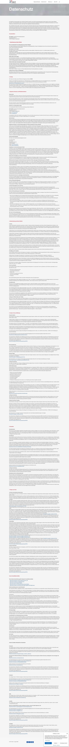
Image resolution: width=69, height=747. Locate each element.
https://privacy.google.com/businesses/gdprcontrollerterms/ (19, 536)
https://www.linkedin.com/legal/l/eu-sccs (15, 710)
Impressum (58, 745)
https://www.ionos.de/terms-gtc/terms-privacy (16, 83)
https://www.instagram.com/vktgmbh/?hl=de (17, 581)
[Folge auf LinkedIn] (27, 742)
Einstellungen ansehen (63, 743)
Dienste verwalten (47, 740)
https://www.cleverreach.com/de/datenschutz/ (16, 466)
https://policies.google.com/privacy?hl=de (16, 414)
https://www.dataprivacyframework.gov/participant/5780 (18, 341)
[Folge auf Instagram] (31, 742)
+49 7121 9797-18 (15, 144)
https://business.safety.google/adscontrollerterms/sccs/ (18, 334)
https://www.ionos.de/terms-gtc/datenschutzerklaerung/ (18, 393)
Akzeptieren (48, 743)
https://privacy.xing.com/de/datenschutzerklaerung (17, 697)
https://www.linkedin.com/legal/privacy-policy (16, 713)
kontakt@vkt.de (14, 113)
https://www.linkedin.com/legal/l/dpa (15, 709)
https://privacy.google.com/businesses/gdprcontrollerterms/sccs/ (19, 537)
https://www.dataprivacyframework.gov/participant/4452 (18, 671)
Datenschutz (54, 745)
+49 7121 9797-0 (15, 112)
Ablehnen (55, 743)
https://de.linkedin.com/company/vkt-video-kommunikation (19, 584)
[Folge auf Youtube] (33, 742)
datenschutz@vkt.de (15, 145)
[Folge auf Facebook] (29, 742)
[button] (67, 733)
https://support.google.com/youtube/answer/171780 (17, 506)
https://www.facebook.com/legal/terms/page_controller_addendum (20, 653)
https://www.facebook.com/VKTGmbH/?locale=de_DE (19, 580)
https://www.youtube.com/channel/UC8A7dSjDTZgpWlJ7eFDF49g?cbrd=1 (22, 585)
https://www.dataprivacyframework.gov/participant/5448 (18, 720)
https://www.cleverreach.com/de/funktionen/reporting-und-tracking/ (20, 446)
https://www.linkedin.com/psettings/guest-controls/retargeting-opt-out (20, 706)
